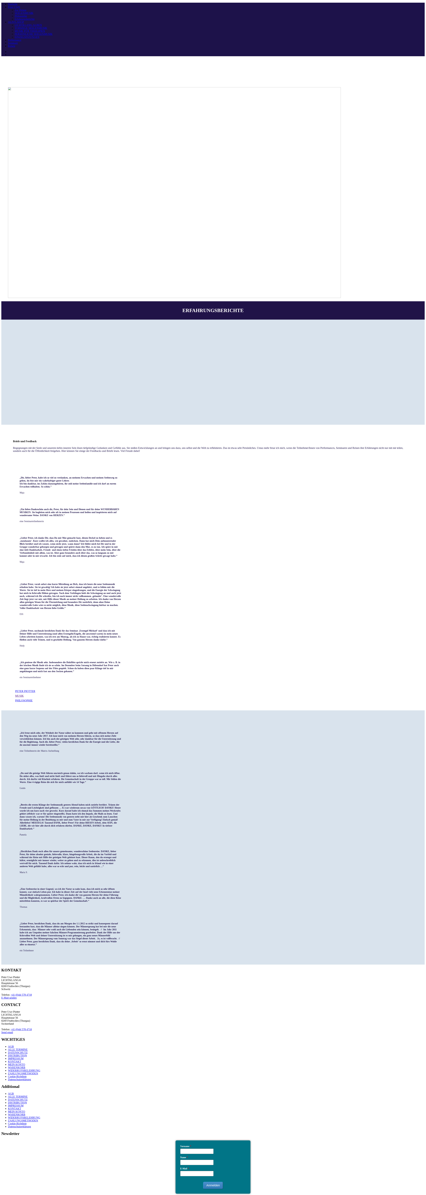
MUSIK (19, 695)
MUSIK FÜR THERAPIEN (30, 31)
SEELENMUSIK (24, 13)
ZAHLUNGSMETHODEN (23, 1073)
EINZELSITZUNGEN (27, 37)
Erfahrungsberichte (25, 19)
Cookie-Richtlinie (17, 1076)
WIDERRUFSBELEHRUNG (24, 1070)
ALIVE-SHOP (16, 22)
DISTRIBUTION (17, 1055)
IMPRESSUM (15, 1058)
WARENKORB (16, 1067)
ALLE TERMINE (18, 1049)
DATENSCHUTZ (18, 1052)
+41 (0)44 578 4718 (21, 994)
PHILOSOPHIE (24, 700)
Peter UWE (14, 7)
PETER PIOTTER (25, 691)
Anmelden (213, 1185)
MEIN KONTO (16, 1064)
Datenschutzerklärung (19, 1079)
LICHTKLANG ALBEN (28, 25)
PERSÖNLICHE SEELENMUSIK (34, 34)
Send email (7, 1032)
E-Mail (184, 1168)
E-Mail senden (9, 997)
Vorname (185, 1146)
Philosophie (21, 16)
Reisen (11, 46)
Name (184, 1157)
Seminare (13, 43)
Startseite (12, 4)
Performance (14, 40)
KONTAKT (14, 1061)
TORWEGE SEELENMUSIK (31, 28)
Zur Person (20, 10)
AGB (11, 1046)
